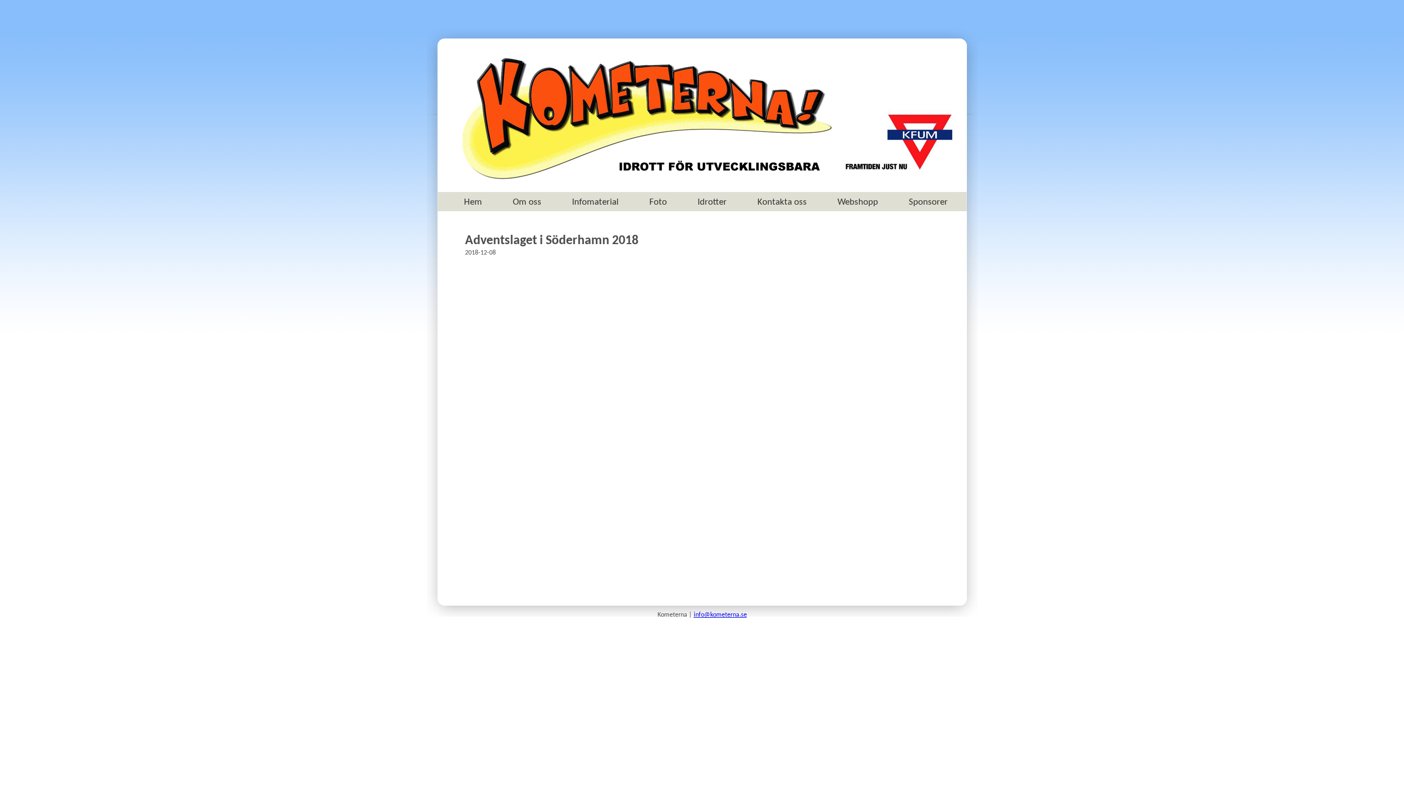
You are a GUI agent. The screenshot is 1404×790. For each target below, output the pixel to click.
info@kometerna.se (720, 615)
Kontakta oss (782, 202)
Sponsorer (928, 202)
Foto (658, 202)
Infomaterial (595, 202)
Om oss (527, 202)
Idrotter (712, 202)
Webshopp (857, 202)
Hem (473, 202)
